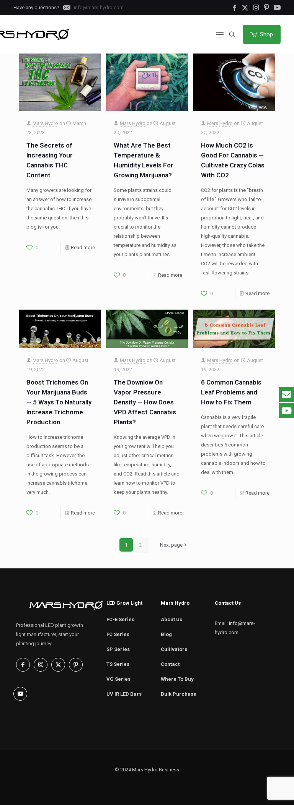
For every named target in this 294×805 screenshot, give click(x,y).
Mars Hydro (45, 123)
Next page (171, 545)
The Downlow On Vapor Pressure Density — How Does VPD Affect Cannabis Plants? (145, 402)
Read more (83, 247)
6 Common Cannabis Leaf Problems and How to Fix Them (231, 392)
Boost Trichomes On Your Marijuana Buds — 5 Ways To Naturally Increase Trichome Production (58, 402)
